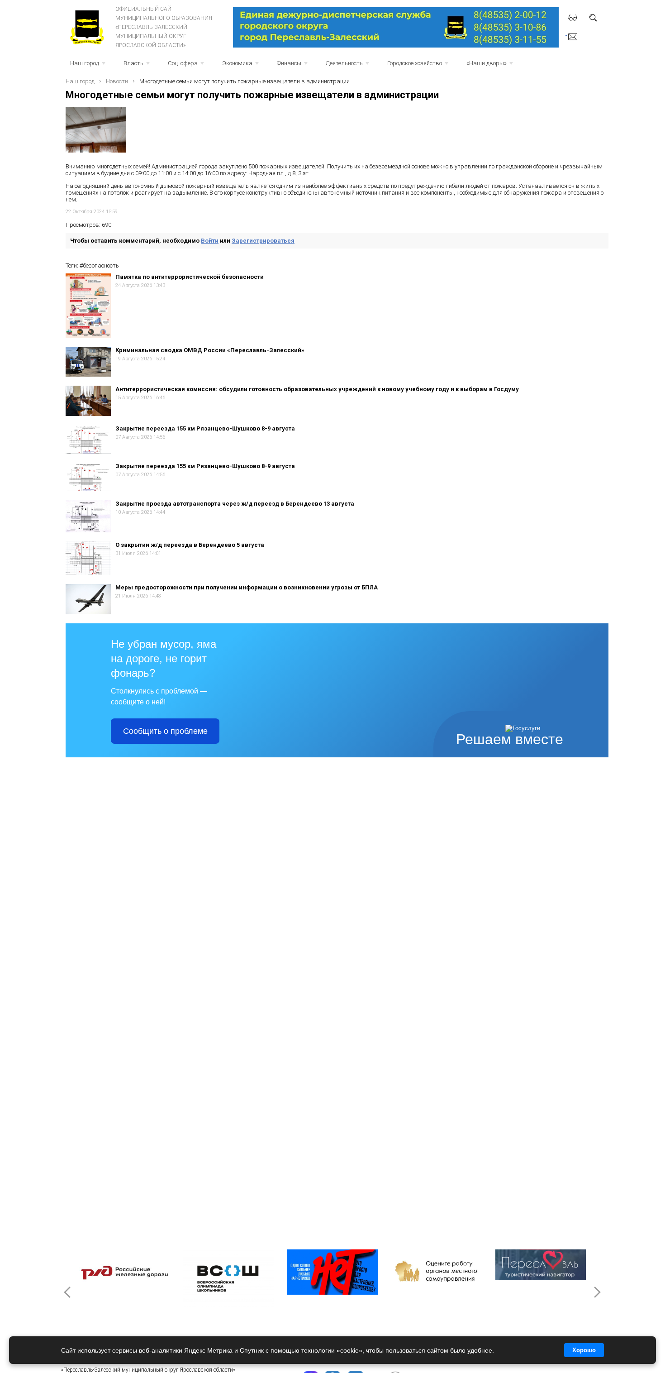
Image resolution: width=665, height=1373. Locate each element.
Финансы (293, 66)
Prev (68, 1292)
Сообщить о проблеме (165, 731)
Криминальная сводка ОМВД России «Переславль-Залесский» (209, 350)
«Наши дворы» (490, 66)
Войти (209, 240)
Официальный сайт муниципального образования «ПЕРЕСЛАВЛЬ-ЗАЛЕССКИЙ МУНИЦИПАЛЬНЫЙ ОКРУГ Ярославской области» (163, 27)
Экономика (241, 66)
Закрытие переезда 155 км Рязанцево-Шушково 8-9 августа (205, 428)
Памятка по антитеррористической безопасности (189, 276)
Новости (117, 81)
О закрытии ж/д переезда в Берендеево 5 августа (189, 544)
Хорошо (584, 1350)
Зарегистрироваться (263, 240)
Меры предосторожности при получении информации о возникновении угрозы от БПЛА (246, 587)
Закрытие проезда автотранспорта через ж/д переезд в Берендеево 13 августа (234, 503)
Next (596, 1292)
